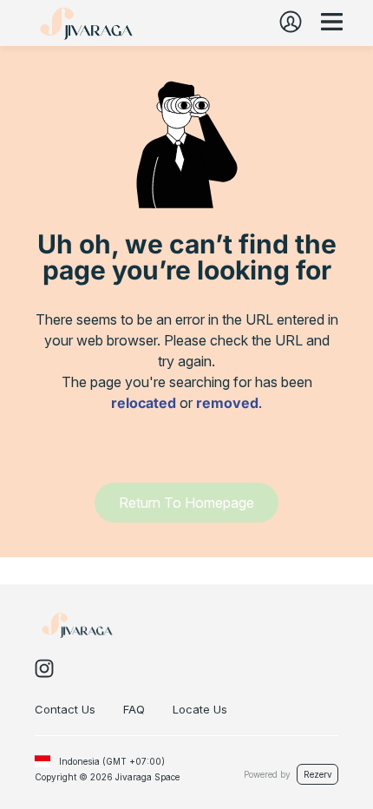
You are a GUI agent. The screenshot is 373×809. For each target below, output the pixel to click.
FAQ (134, 709)
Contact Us (65, 709)
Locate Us (200, 709)
